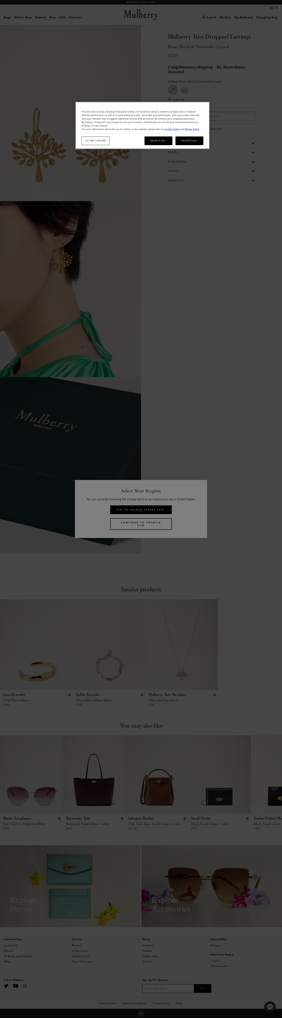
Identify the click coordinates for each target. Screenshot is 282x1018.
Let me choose (95, 140)
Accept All (189, 140)
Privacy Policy (192, 129)
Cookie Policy (172, 129)
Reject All (158, 140)
